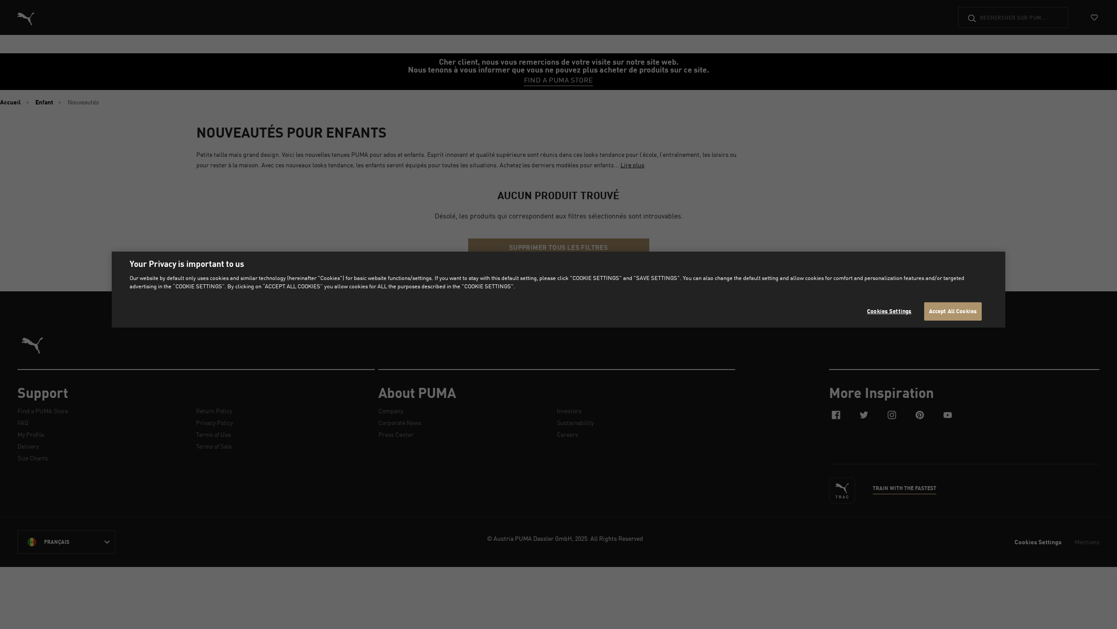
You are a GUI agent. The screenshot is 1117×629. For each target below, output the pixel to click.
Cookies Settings (889, 311)
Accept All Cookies (953, 311)
